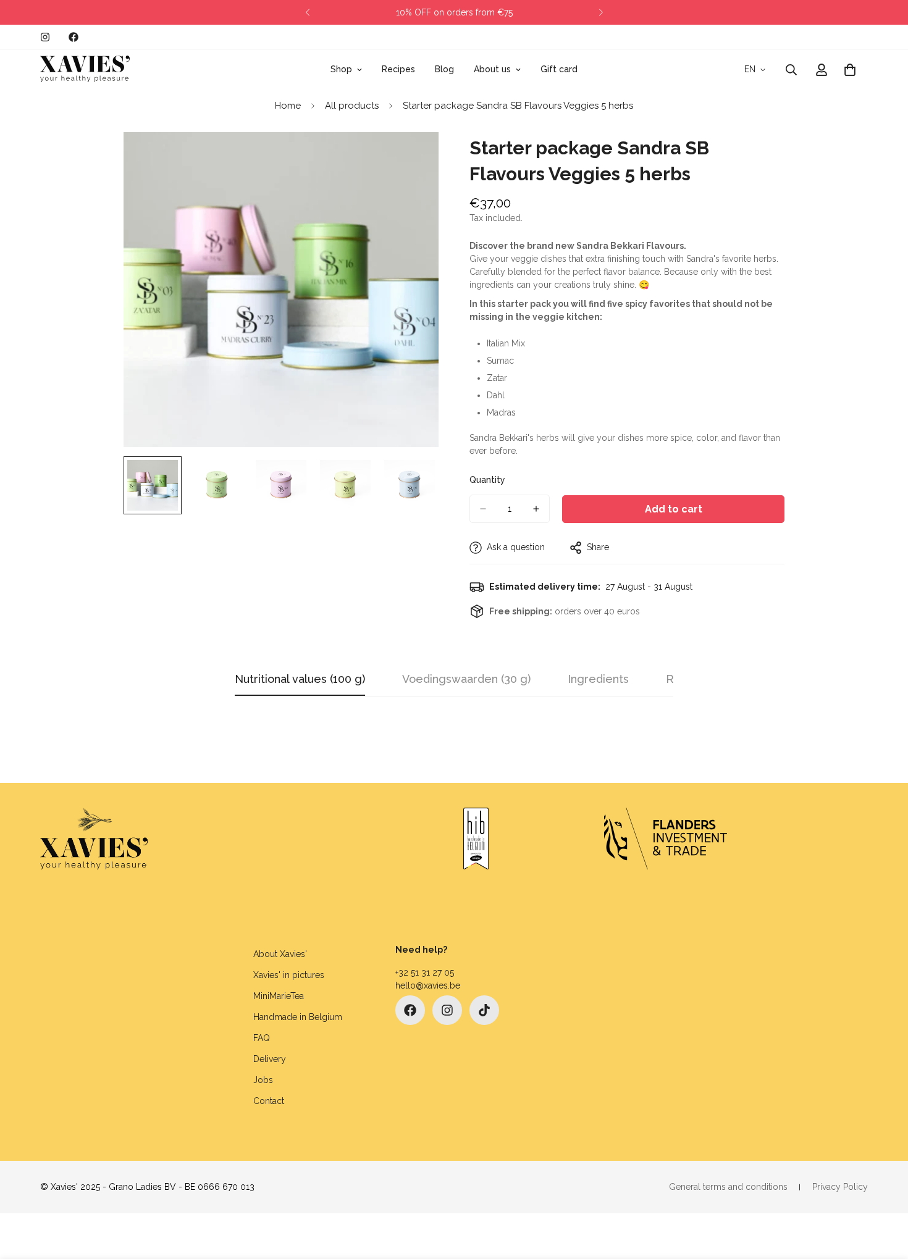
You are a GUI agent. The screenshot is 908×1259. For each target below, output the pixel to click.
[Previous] (307, 12)
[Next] (601, 12)
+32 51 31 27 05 (424, 972)
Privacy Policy (840, 1187)
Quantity (487, 480)
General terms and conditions (728, 1187)
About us (492, 69)
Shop (341, 69)
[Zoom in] (412, 158)
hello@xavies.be (427, 985)
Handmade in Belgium (297, 1017)
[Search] (791, 69)
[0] (850, 70)
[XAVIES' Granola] (85, 69)
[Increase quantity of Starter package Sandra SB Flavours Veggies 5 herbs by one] (536, 508)
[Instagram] (45, 37)
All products (352, 105)
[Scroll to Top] (884, 1191)
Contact (268, 1101)
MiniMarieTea (278, 996)
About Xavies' (280, 954)
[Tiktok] (484, 1010)
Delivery (269, 1059)
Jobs (263, 1080)
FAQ (261, 1038)
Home (288, 105)
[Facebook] (73, 37)
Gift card (559, 69)
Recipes (398, 69)
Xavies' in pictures (288, 975)
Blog (444, 69)
